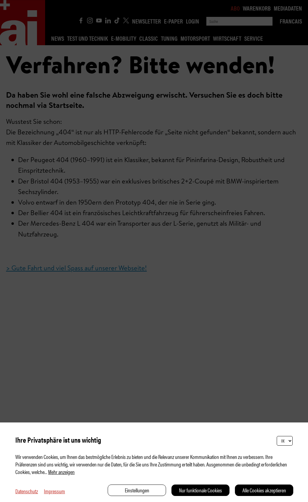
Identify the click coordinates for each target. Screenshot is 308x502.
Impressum (54, 491)
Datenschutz (26, 491)
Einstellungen (137, 490)
